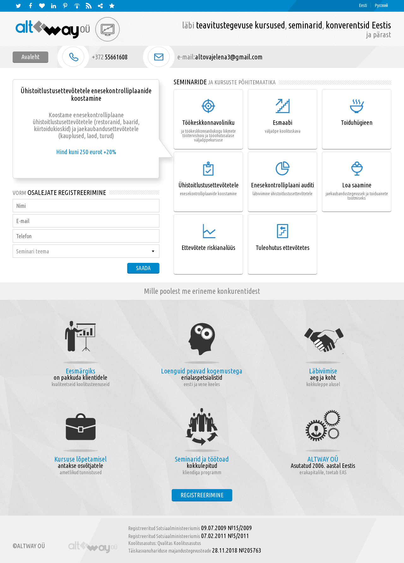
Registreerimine (202, 495)
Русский (381, 5)
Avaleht (30, 56)
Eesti (363, 5)
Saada (143, 268)
